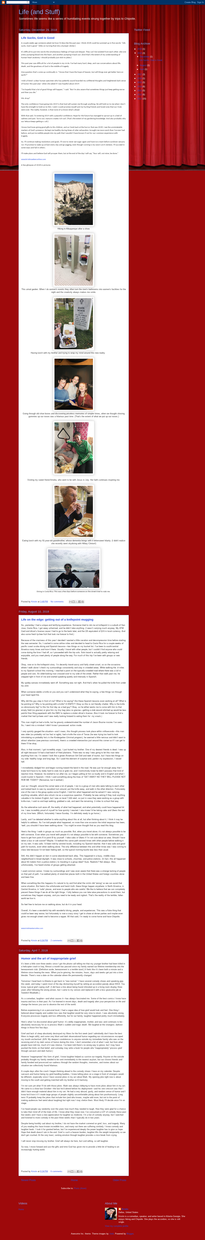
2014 (140, 86)
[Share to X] (76, 601)
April (142, 69)
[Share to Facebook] (79, 601)
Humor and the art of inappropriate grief (48, 958)
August (143, 65)
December (145, 56)
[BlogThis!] (73, 601)
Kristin (125, 1209)
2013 (140, 90)
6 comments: (57, 1171)
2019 (140, 49)
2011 (140, 98)
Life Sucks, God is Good (37, 37)
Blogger (130, 1233)
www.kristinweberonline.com (33, 159)
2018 (140, 53)
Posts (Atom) (80, 1188)
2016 (140, 78)
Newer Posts (28, 1180)
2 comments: (57, 940)
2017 (140, 74)
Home (74, 1180)
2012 (140, 94)
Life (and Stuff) (39, 11)
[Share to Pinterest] (82, 601)
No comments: (58, 601)
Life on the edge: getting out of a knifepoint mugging (57, 619)
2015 (140, 82)
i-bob (111, 1233)
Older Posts (119, 1180)
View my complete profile (116, 1226)
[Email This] (70, 601)
